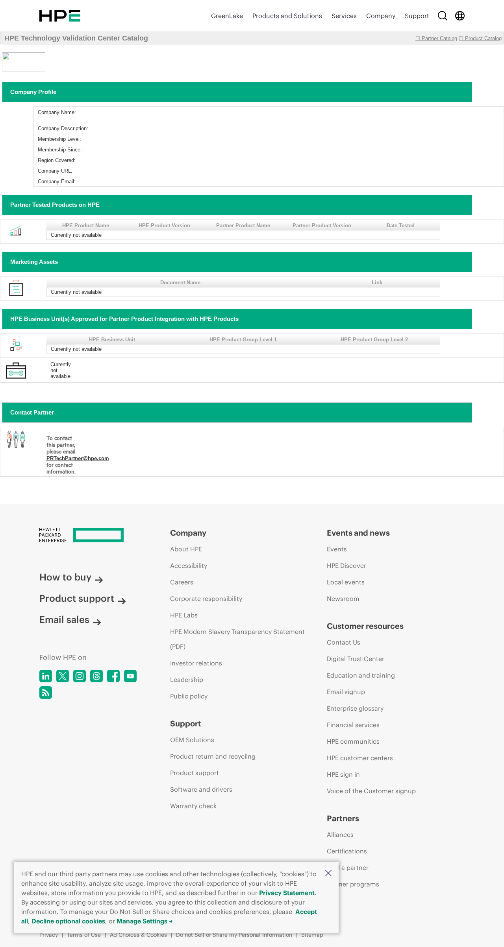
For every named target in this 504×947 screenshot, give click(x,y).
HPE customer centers (360, 758)
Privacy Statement (287, 893)
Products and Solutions (287, 16)
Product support (76, 598)
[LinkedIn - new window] (45, 676)
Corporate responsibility (206, 598)
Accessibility (188, 565)
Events (337, 549)
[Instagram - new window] (79, 676)
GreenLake (227, 16)
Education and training (361, 675)
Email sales (64, 619)
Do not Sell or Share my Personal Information (234, 934)
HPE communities (353, 741)
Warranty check (193, 806)
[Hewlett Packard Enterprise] (59, 16)
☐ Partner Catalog (436, 38)
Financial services (353, 725)
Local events (346, 582)
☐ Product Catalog (480, 38)
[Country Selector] (460, 16)
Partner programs (353, 884)
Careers (181, 582)
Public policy (189, 696)
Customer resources (365, 626)
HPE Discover (346, 565)
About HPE (186, 549)
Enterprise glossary (355, 708)
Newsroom (343, 598)
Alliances (340, 834)
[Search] (442, 16)
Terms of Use (84, 934)
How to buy (65, 577)
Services (344, 16)
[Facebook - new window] (113, 676)
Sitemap (312, 934)
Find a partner (348, 867)
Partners (343, 818)
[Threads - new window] (96, 676)
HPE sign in (343, 774)
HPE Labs (184, 615)
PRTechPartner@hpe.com (77, 458)
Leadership (186, 680)
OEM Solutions (192, 740)
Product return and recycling (213, 756)
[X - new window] (62, 676)
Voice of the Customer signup (371, 791)
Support (417, 16)
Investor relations (196, 663)
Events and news (358, 533)
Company (380, 16)
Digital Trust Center (355, 659)
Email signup (346, 692)
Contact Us (343, 642)
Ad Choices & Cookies (138, 934)
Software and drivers (201, 789)
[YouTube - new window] (130, 676)
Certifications (347, 851)
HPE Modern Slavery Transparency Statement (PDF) (237, 639)
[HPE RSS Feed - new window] (45, 692)
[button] (328, 873)
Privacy (48, 934)
